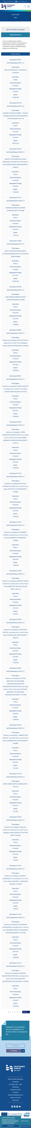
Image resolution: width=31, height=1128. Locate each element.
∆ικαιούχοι (15, 1092)
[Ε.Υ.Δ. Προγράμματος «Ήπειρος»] (15, 1071)
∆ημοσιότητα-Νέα (15, 1089)
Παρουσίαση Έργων (15, 34)
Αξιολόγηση (15, 1087)
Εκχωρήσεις (15, 1081)
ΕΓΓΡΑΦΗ (14, 1051)
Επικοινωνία (15, 1100)
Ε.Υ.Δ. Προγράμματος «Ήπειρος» (8, 6)
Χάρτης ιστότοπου (15, 1097)
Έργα (15, 17)
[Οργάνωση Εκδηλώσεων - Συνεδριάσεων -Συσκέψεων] (15, 78)
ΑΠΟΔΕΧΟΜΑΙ (11, 1125)
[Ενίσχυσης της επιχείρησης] (15, 838)
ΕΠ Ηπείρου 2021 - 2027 (15, 1084)
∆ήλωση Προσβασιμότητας (15, 1095)
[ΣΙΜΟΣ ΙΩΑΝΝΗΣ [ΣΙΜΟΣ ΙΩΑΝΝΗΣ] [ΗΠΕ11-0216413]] (15, 792)
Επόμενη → (26, 1012)
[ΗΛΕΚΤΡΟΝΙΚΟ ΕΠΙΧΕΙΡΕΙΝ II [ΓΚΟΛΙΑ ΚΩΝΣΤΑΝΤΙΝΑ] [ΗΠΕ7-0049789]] (15, 305)
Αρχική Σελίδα (15, 14)
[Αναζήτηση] (25, 6)
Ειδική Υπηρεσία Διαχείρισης (15, 1079)
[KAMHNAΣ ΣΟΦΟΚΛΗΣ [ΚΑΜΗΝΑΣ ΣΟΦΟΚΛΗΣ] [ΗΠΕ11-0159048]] (15, 216)
